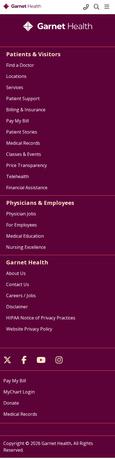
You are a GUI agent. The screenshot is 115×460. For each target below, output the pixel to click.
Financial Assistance (26, 188)
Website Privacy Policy (29, 329)
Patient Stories (21, 132)
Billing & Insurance (25, 110)
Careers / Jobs (21, 295)
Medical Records (23, 143)
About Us (16, 273)
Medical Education (25, 236)
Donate (11, 403)
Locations (16, 76)
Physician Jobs (21, 214)
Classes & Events (23, 154)
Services (14, 87)
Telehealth (17, 176)
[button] (108, 7)
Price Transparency (26, 165)
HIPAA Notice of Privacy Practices (40, 318)
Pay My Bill (17, 121)
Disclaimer (17, 307)
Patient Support (23, 98)
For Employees (21, 225)
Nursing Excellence (26, 247)
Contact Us (17, 284)
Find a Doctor (20, 65)
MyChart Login (19, 392)
